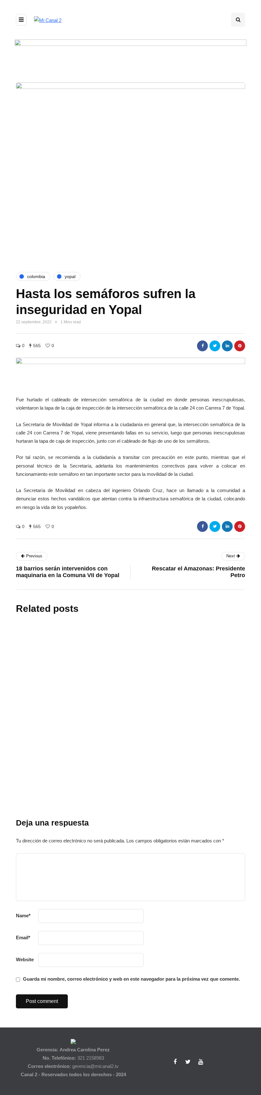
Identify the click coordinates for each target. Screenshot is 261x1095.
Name (23, 915)
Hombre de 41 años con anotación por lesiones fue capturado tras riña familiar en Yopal (165, 813)
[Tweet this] (214, 345)
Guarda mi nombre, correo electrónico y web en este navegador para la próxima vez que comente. (131, 979)
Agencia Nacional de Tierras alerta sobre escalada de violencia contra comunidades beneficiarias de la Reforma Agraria (165, 682)
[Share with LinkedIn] (227, 345)
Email (23, 937)
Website (25, 959)
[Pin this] (239, 345)
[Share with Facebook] (202, 345)
